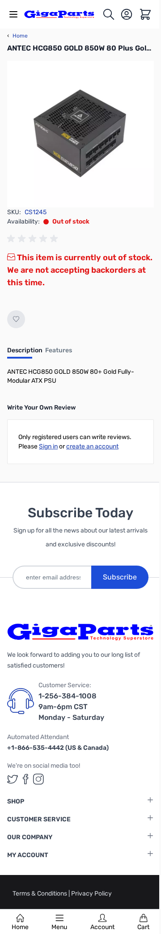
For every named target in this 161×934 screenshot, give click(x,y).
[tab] (24, 353)
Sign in (48, 446)
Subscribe (120, 577)
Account (102, 927)
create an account (92, 446)
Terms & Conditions (40, 893)
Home (20, 927)
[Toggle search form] (108, 14)
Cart (143, 927)
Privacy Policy (91, 893)
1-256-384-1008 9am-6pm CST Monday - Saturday (71, 707)
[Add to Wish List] (16, 319)
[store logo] (63, 14)
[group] (34, 238)
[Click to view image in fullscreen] (80, 134)
